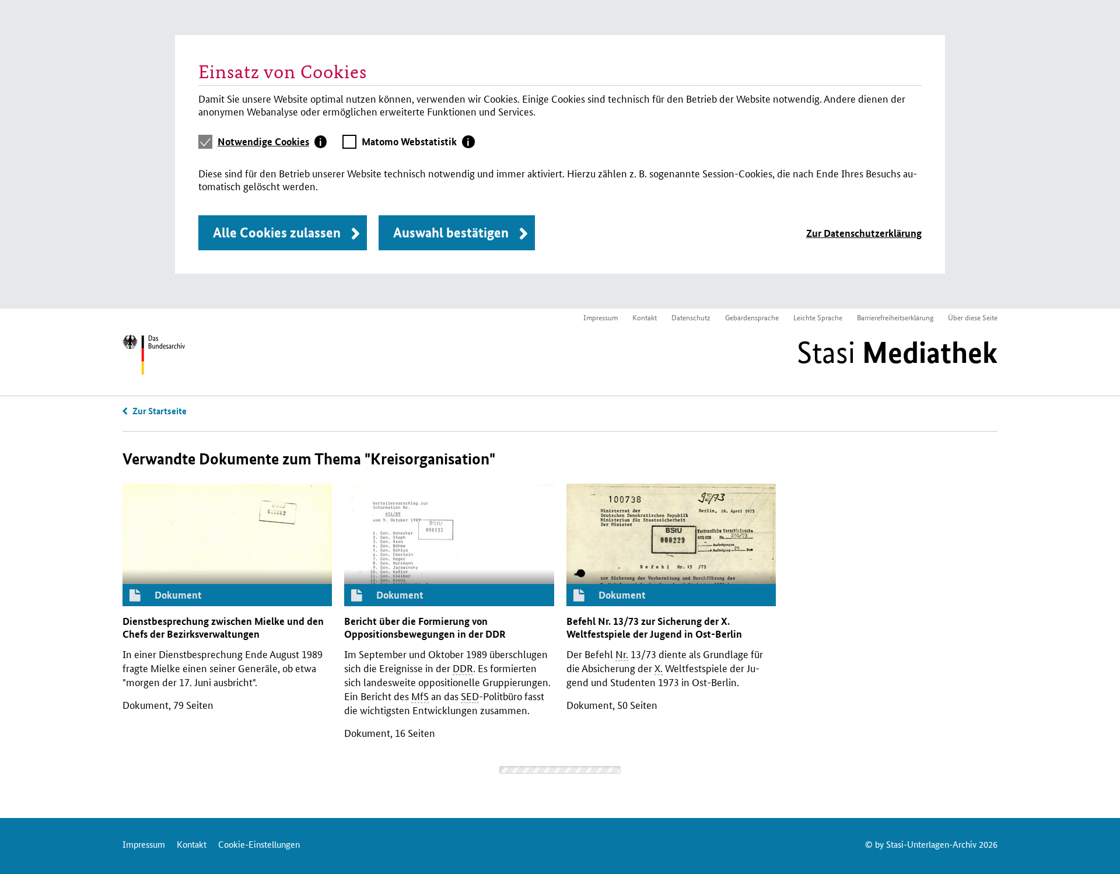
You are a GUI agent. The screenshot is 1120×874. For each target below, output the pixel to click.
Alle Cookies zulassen (277, 232)
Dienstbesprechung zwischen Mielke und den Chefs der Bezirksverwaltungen (223, 627)
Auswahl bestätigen (451, 232)
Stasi (897, 352)
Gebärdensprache (752, 317)
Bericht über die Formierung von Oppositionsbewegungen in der (425, 627)
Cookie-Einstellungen (259, 844)
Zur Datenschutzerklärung (864, 233)
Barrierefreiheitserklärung (895, 317)
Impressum (600, 317)
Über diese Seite (973, 317)
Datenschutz (690, 317)
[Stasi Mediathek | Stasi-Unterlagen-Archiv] (154, 356)
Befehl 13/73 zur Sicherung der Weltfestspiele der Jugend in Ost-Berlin (654, 627)
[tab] (272, 142)
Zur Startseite (159, 410)
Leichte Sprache (817, 317)
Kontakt (644, 317)
